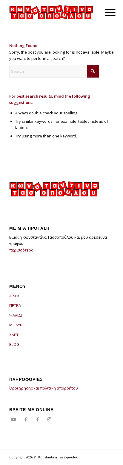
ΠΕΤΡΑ (15, 305)
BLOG (14, 344)
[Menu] (105, 13)
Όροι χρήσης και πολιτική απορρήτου (43, 388)
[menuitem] (105, 13)
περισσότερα (21, 250)
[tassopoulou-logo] (51, 12)
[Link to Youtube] (13, 419)
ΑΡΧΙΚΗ (15, 296)
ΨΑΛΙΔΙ (15, 315)
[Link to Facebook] (25, 419)
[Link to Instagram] (49, 419)
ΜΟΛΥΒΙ (16, 325)
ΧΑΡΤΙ (14, 334)
